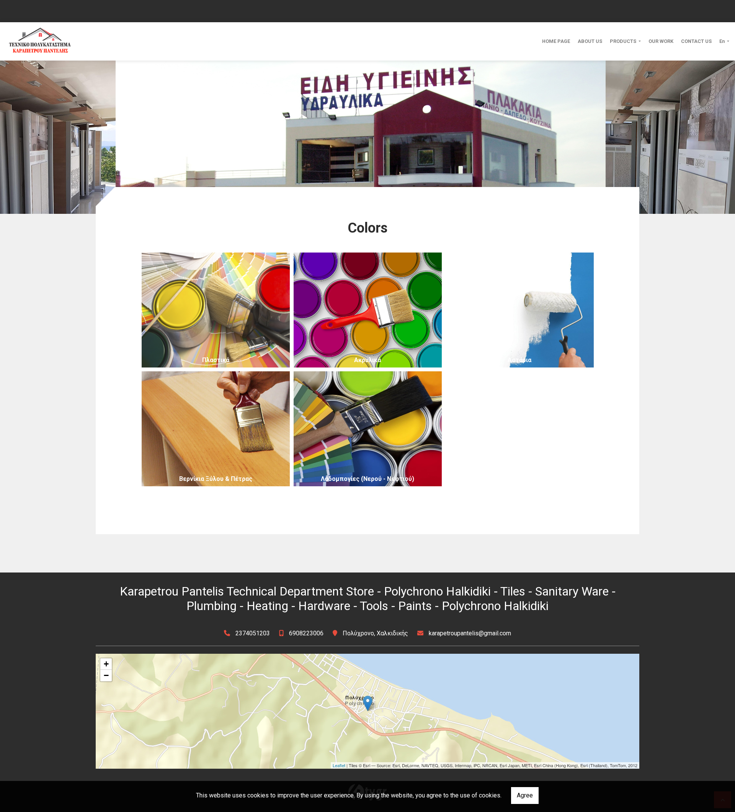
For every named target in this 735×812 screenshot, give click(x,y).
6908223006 (306, 633)
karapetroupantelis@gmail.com (470, 633)
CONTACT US (696, 41)
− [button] (106, 675)
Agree (525, 795)
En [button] (722, 41)
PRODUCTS (623, 41)
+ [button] (106, 664)
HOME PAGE (556, 41)
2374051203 (252, 633)
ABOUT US (590, 41)
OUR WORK (660, 41)
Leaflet (339, 765)
